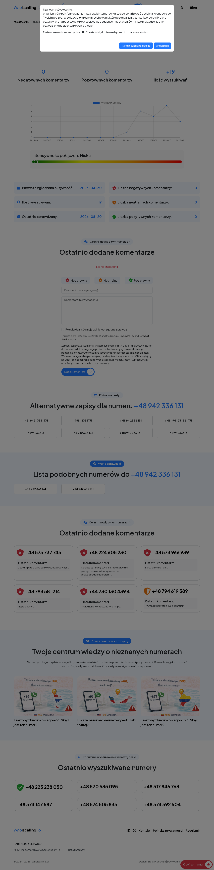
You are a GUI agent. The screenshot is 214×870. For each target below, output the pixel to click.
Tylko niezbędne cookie (135, 45)
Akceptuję (162, 45)
